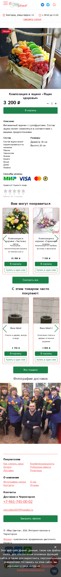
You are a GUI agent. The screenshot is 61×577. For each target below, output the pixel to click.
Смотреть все (30, 280)
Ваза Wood (15, 328)
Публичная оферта (40, 467)
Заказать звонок (30, 519)
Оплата (7, 467)
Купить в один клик (15, 270)
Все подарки (31, 370)
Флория (7, 539)
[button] (30, 86)
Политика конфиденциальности (35, 568)
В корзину (30, 110)
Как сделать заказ (13, 463)
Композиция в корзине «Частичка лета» (16, 241)
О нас (33, 482)
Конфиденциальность (42, 463)
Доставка (8, 470)
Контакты (8, 485)
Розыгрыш (36, 470)
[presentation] (5, 239)
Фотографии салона (14, 482)
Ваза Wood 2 (46, 328)
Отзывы (34, 485)
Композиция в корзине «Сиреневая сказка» (46, 241)
